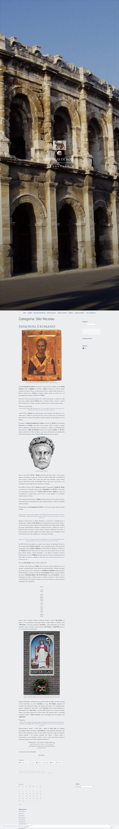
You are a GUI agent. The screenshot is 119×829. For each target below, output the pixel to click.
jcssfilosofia (21, 813)
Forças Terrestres (22, 819)
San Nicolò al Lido (26, 539)
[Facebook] (83, 348)
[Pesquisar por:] (89, 324)
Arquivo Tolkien (22, 811)
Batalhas (71, 312)
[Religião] (53, 166)
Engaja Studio (21, 815)
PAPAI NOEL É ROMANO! (37, 326)
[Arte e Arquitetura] (68, 166)
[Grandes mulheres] (61, 166)
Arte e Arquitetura (91, 312)
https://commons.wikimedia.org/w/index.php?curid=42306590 (47, 540)
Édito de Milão (40, 434)
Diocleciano (22, 425)
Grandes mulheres (62, 312)
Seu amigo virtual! (22, 828)
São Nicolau (34, 771)
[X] (86, 348)
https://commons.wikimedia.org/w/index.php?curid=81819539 (44, 410)
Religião (30, 312)
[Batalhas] (63, 166)
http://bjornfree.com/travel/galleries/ (55, 408)
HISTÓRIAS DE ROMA (59, 159)
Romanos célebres (80, 312)
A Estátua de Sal (22, 821)
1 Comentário (42, 771)
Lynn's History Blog (23, 823)
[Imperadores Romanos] (56, 166)
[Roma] (51, 166)
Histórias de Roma (87, 338)
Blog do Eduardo (22, 817)
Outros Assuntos (51, 312)
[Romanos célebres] (66, 166)
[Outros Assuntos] (58, 166)
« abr (20, 804)
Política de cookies (26, 826)
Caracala (35, 395)
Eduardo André (23, 771)
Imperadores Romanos (39, 312)
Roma (24, 312)
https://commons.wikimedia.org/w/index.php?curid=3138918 (48, 697)
